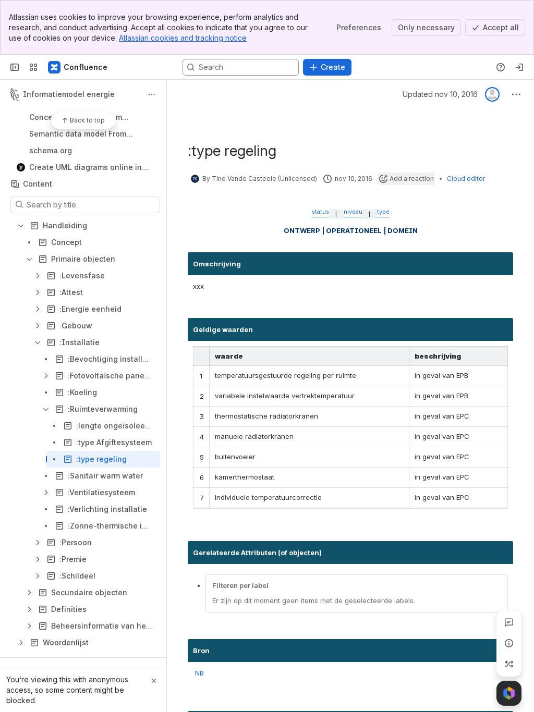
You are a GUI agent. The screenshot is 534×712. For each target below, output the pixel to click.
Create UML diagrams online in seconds (85, 168)
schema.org (86, 150)
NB (199, 673)
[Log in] (519, 67)
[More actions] (151, 94)
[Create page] (509, 664)
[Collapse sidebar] (14, 67)
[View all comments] (509, 622)
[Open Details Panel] (509, 643)
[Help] (500, 67)
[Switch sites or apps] (33, 67)
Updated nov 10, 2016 (440, 94)
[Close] (154, 680)
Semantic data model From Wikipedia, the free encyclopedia (90, 134)
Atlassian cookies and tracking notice (183, 37)
